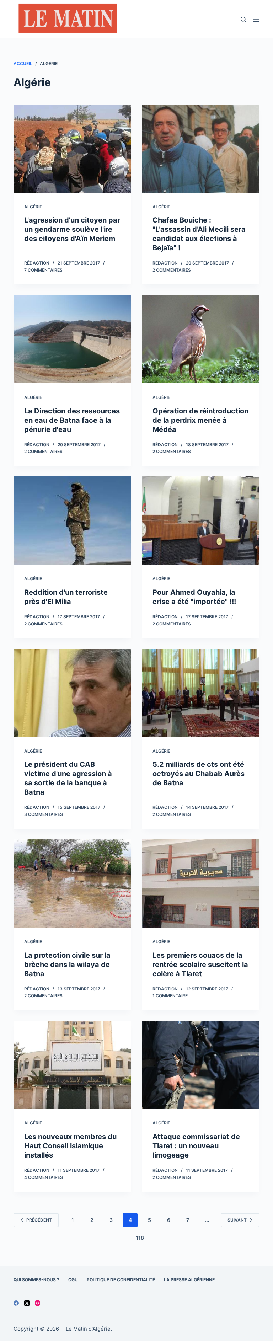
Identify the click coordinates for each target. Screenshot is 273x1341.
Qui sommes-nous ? (36, 1279)
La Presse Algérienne (189, 1279)
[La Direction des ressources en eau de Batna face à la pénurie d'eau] (72, 339)
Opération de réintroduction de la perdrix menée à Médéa (200, 420)
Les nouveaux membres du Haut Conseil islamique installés (70, 1145)
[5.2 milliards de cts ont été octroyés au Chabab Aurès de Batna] (200, 693)
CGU (73, 1279)
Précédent (39, 1220)
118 (140, 1238)
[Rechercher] (243, 19)
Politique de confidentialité (121, 1279)
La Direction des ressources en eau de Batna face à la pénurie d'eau (72, 420)
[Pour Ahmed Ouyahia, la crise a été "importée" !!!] (200, 520)
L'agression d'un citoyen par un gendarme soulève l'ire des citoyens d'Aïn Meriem (72, 229)
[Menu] (256, 19)
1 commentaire (170, 995)
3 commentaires (43, 814)
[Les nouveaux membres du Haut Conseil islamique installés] (72, 1065)
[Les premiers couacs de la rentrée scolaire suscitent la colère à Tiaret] (200, 883)
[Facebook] (16, 1303)
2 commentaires (171, 270)
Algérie (33, 206)
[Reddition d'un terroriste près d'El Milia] (72, 520)
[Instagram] (37, 1303)
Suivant (237, 1220)
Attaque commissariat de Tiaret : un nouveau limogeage (196, 1145)
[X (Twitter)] (27, 1303)
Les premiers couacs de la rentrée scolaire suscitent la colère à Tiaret (200, 964)
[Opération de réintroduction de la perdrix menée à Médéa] (200, 339)
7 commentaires (43, 270)
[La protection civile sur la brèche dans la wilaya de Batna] (72, 883)
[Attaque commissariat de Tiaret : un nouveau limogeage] (200, 1065)
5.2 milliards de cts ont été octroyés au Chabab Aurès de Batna (198, 773)
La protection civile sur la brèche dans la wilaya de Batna (67, 964)
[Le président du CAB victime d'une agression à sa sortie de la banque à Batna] (72, 693)
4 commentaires (43, 1177)
